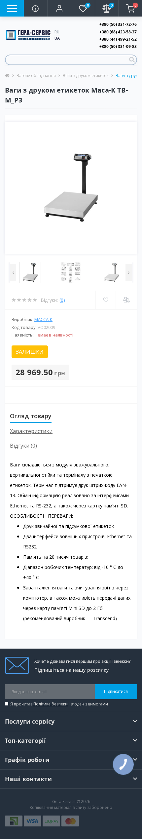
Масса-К (43, 319)
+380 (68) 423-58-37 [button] (118, 32)
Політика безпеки (50, 704)
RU (56, 32)
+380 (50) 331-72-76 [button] (118, 24)
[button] (59, 8)
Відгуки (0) (23, 445)
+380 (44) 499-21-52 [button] (118, 39)
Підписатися (116, 691)
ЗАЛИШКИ (30, 351)
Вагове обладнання (36, 75)
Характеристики (31, 431)
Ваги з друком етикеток (86, 75)
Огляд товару (31, 416)
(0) (62, 300)
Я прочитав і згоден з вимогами (59, 704)
